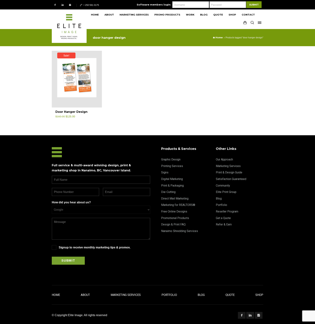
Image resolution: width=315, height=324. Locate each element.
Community (223, 185)
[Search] (252, 22)
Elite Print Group (226, 192)
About (85, 295)
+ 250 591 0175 (91, 5)
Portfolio (221, 205)
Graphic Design (170, 159)
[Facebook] (55, 5)
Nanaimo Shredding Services (179, 231)
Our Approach (224, 159)
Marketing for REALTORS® (178, 205)
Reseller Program (227, 211)
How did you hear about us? (71, 202)
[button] (95, 113)
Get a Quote (223, 218)
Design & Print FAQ (173, 224)
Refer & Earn (224, 224)
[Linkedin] (62, 5)
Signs (164, 172)
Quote (230, 295)
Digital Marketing (172, 179)
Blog (219, 198)
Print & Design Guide (229, 172)
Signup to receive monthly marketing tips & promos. (95, 247)
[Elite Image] (69, 19)
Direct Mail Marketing (174, 198)
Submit (254, 4)
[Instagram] (70, 5)
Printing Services (172, 166)
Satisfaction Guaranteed (231, 179)
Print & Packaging (172, 185)
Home (56, 295)
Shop (259, 295)
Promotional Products (175, 218)
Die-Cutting (168, 192)
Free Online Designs (174, 211)
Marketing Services (228, 166)
